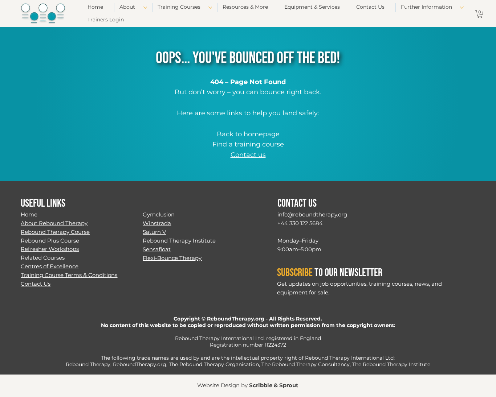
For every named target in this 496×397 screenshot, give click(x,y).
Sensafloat (157, 249)
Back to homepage (248, 134)
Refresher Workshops (50, 249)
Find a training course (248, 144)
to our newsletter (329, 272)
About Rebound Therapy (54, 223)
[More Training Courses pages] (210, 7)
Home (29, 214)
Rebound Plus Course (50, 240)
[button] (479, 14)
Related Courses (43, 258)
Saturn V (154, 232)
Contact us (248, 155)
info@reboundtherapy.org (312, 214)
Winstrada (157, 223)
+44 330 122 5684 (300, 223)
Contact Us (35, 284)
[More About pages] (145, 7)
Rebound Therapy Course (55, 232)
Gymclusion (159, 214)
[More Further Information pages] (462, 7)
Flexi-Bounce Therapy (172, 258)
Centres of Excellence (49, 266)
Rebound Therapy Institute (179, 240)
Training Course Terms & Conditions (69, 275)
